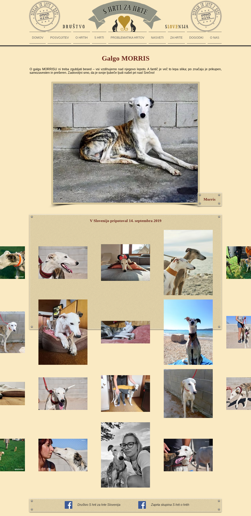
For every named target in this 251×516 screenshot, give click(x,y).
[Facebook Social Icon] (68, 505)
